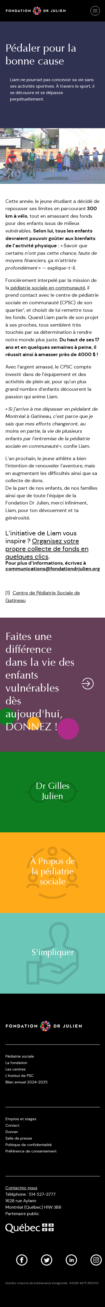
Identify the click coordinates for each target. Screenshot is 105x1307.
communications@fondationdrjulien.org (52, 569)
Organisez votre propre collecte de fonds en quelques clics (47, 549)
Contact (12, 1125)
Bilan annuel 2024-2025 (26, 1082)
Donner (11, 1131)
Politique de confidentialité (28, 1144)
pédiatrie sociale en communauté (47, 288)
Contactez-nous (21, 1187)
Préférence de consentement (31, 1151)
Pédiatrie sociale (19, 1056)
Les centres (15, 1069)
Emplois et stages (20, 1118)
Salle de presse (18, 1138)
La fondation (16, 1062)
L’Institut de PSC (19, 1075)
